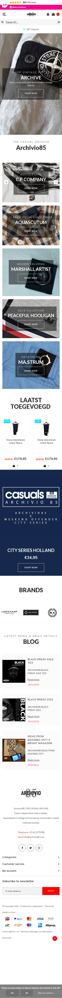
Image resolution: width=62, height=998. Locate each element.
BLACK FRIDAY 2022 (40, 699)
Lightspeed (37, 906)
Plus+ (13, 912)
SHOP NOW (31, 188)
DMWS (5, 912)
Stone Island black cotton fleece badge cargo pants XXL (15, 441)
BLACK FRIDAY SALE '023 (41, 661)
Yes (12, 993)
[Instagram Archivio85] (39, 847)
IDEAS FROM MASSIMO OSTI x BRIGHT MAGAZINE (40, 740)
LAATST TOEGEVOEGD (30, 403)
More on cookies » (46, 993)
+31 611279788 (36, 832)
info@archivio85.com (34, 837)
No (27, 993)
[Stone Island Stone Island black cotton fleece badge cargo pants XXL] (16, 428)
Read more (33, 679)
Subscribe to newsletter (18, 881)
